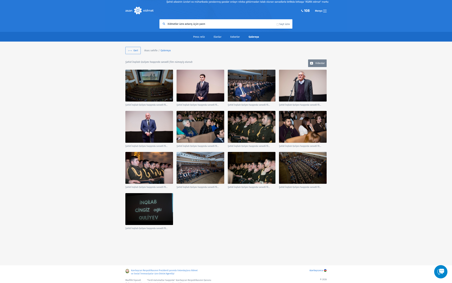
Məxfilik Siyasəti (133, 280)
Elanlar (217, 36)
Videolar (320, 63)
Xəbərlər (235, 36)
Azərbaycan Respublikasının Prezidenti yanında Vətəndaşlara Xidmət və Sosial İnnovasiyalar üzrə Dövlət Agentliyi (164, 272)
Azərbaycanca (316, 270)
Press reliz (199, 36)
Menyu (319, 10)
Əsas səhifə (150, 50)
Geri (135, 50)
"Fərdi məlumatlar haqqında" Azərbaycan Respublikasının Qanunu (179, 280)
